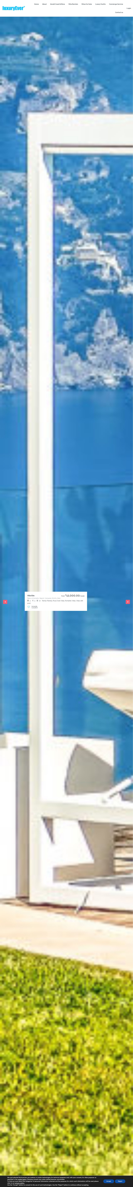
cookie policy (22, 1179)
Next (128, 602)
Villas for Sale (86, 4)
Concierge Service (116, 4)
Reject (120, 1181)
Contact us (119, 12)
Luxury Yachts (100, 4)
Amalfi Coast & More (57, 4)
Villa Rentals (73, 4)
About (44, 4)
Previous (5, 602)
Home (36, 4)
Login (129, 8)
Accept (108, 1181)
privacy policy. (19, 1183)
